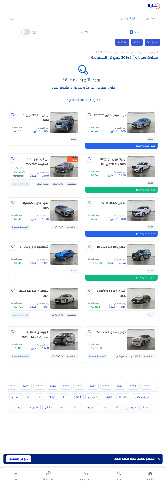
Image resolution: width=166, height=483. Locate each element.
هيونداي (131, 407)
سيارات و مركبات (135, 52)
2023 (106, 386)
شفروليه (33, 407)
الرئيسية (153, 52)
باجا (39, 396)
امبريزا (108, 396)
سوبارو (153, 42)
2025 (133, 386)
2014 (123, 42)
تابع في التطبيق (18, 458)
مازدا (74, 407)
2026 (146, 386)
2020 (66, 386)
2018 (39, 386)
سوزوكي (89, 407)
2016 (12, 386)
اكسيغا (123, 396)
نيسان (105, 407)
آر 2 (138, 42)
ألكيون (77, 396)
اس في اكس (142, 396)
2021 (79, 386)
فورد (18, 407)
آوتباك (52, 396)
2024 (120, 386)
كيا (117, 407)
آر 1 (64, 396)
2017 (26, 386)
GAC (61, 407)
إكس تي (93, 396)
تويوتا (146, 407)
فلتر (135, 31)
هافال (48, 407)
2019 (52, 386)
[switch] (25, 32)
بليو (28, 396)
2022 (93, 386)
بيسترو (15, 396)
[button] (83, 32)
